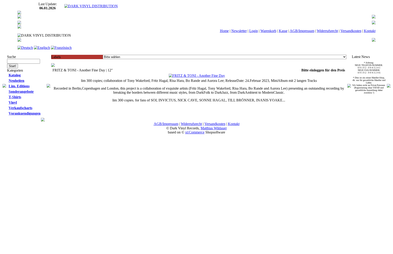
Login (253, 31)
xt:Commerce (194, 132)
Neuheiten (16, 81)
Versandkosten (350, 31)
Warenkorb (268, 31)
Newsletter (239, 31)
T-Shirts (15, 97)
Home (224, 31)
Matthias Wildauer (214, 128)
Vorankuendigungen (24, 113)
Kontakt (369, 31)
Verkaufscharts (20, 108)
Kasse (283, 31)
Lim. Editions (19, 86)
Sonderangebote (21, 91)
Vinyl (13, 102)
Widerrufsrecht (327, 31)
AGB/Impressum (302, 31)
